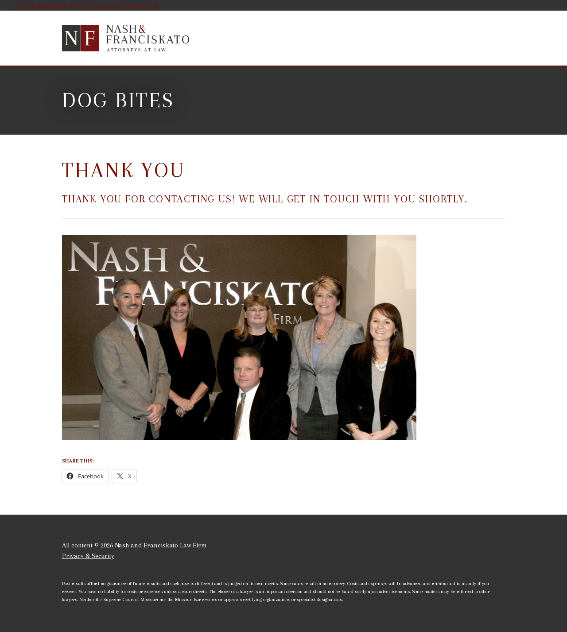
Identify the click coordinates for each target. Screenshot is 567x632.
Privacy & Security (88, 556)
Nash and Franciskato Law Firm (126, 38)
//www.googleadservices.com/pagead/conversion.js (86, 5)
